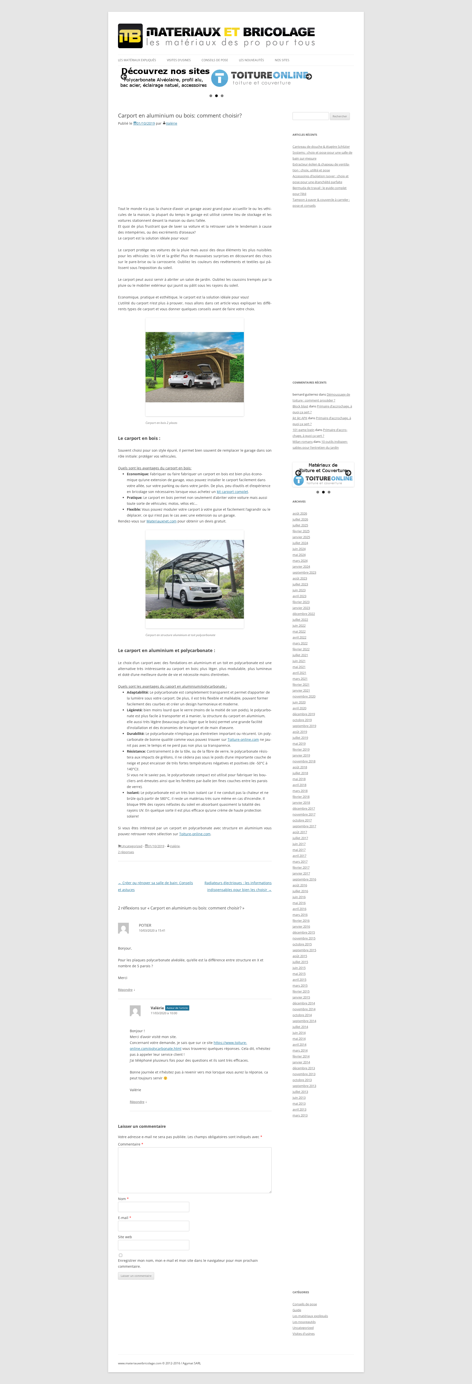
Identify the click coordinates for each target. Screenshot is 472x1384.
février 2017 (301, 867)
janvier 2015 (301, 997)
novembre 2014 (304, 1009)
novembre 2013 (304, 1074)
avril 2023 (299, 596)
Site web (125, 1237)
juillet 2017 (300, 838)
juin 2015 (299, 968)
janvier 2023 (301, 608)
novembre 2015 (304, 938)
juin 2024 (299, 549)
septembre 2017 (304, 826)
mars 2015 (300, 985)
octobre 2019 (302, 720)
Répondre (125, 989)
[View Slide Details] (216, 78)
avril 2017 (299, 855)
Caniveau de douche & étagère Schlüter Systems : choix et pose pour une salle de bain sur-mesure (322, 152)
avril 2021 (299, 672)
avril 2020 (299, 708)
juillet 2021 (300, 655)
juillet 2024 (300, 543)
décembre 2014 (304, 1003)
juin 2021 (299, 661)
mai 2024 (299, 554)
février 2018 (301, 796)
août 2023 (300, 578)
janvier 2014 (301, 1062)
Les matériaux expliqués (137, 60)
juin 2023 (299, 590)
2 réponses (126, 852)
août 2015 (300, 956)
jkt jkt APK (300, 418)
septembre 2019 (304, 726)
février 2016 (301, 920)
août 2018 (300, 767)
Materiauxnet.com (162, 521)
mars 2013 (300, 1115)
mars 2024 (300, 560)
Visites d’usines (179, 60)
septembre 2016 (304, 879)
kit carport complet (232, 491)
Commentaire (130, 1144)
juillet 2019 (300, 737)
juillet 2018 (300, 773)
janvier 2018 (301, 802)
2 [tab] (216, 95)
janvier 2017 (301, 873)
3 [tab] (222, 95)
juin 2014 (299, 1032)
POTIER (145, 925)
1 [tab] (210, 95)
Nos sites (282, 60)
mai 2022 (299, 631)
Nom (123, 1198)
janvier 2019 (301, 755)
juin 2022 (299, 625)
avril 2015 (299, 979)
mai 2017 (299, 850)
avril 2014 (299, 1044)
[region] (216, 78)
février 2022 (301, 649)
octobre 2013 (302, 1080)
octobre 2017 (302, 820)
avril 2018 (299, 785)
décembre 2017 (304, 808)
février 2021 (301, 684)
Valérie (171, 123)
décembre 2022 (304, 613)
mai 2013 (299, 1103)
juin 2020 (299, 702)
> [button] (308, 77)
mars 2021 (300, 678)
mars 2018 (300, 791)
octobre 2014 (302, 1015)
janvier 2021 (301, 690)
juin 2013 (299, 1097)
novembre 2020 (304, 696)
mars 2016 (300, 914)
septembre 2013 (304, 1086)
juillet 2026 (300, 519)
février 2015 (301, 991)
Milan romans (303, 441)
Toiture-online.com (243, 739)
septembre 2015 (304, 950)
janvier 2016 (301, 926)
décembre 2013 (304, 1068)
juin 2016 (299, 897)
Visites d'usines (304, 1333)
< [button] (124, 77)
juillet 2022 (300, 619)
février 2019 (301, 749)
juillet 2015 (300, 962)
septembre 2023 (304, 572)
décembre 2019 (304, 714)
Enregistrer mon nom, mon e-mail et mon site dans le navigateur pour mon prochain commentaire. (188, 1263)
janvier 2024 (301, 566)
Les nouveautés (251, 60)
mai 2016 (299, 903)
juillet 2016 (300, 891)
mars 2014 (300, 1050)
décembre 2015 (304, 932)
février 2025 (301, 531)
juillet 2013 (300, 1091)
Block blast (300, 406)
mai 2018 (299, 779)
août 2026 (300, 513)
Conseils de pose (215, 60)
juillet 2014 (300, 1027)
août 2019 (300, 731)
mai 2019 (299, 743)
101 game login (303, 430)
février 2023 (301, 602)
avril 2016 (299, 909)
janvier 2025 (301, 537)
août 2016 (300, 885)
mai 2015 (299, 973)
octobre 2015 (302, 944)
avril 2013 (299, 1109)
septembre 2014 (304, 1021)
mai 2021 (299, 667)
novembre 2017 (304, 814)
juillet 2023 (300, 584)
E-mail (124, 1217)
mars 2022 (300, 643)
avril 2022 (299, 637)
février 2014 (301, 1056)
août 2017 (300, 832)
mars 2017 (300, 861)
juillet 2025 (300, 525)
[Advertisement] (195, 165)
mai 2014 (299, 1038)
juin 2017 (299, 844)
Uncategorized (131, 846)
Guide (297, 1310)
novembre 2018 (304, 761)
